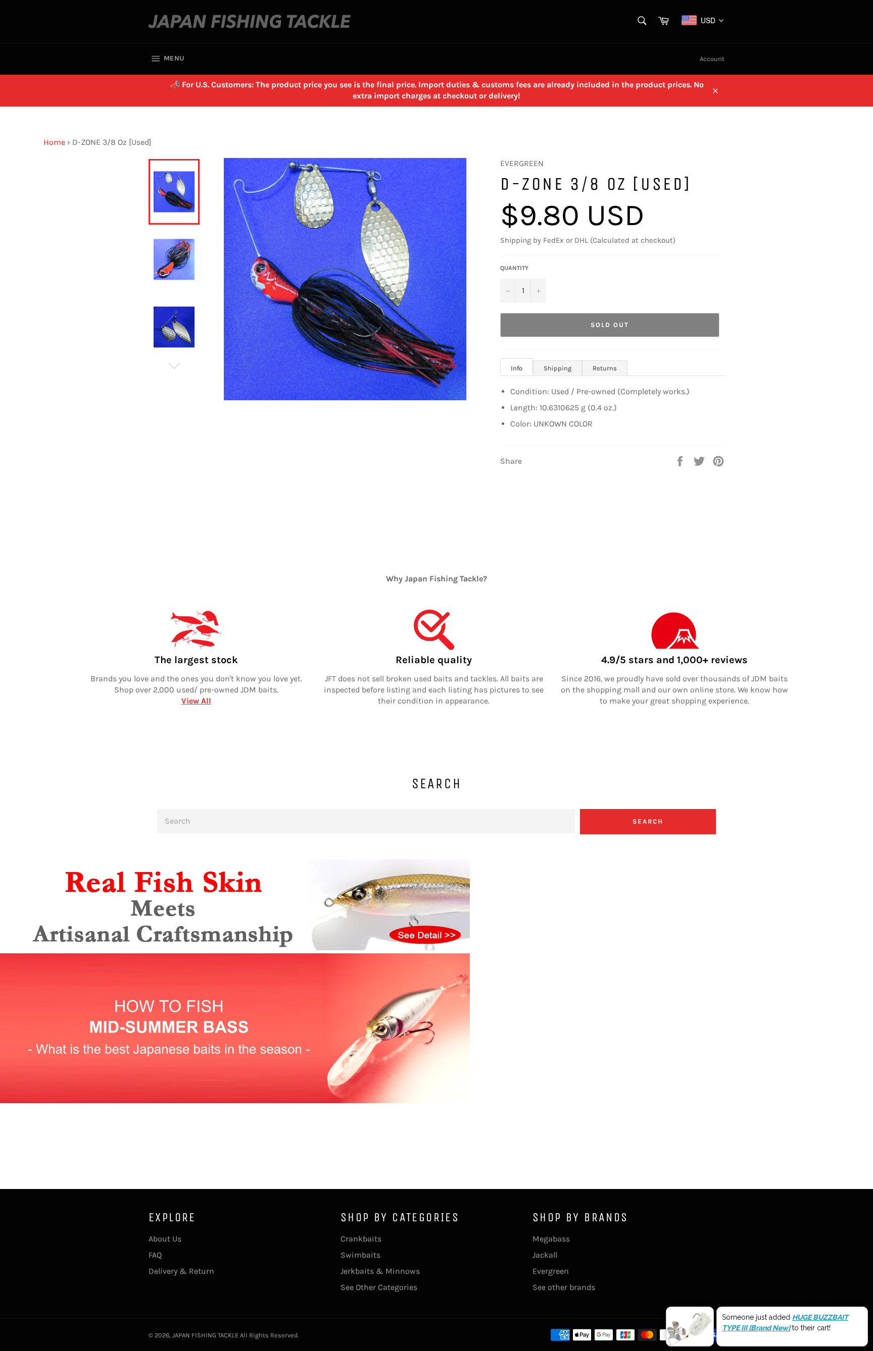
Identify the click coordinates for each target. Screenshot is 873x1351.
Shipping (557, 368)
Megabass (551, 1239)
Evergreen (550, 1271)
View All (196, 701)
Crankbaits (361, 1239)
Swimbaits (360, 1255)
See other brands (563, 1287)
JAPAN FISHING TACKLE (205, 1335)
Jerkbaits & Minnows (380, 1271)
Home (54, 142)
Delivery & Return (181, 1271)
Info (516, 368)
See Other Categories (379, 1287)
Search (648, 821)
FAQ (155, 1255)
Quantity (514, 268)
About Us (165, 1239)
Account (712, 59)
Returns (605, 368)
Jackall (544, 1255)
